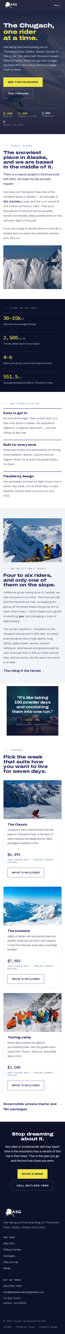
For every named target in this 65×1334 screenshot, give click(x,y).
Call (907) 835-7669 (32, 1185)
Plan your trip (10, 1262)
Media (6, 1268)
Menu (57, 5)
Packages (9, 1255)
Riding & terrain (12, 1249)
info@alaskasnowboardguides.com (23, 1292)
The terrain (18, 93)
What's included (26, 872)
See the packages (23, 82)
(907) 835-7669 (12, 1285)
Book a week (32, 1174)
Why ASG (8, 1243)
